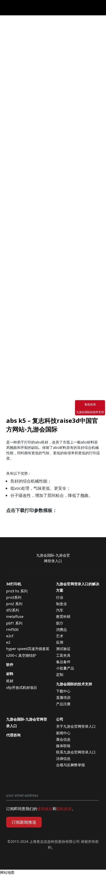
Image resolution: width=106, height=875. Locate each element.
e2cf (9, 635)
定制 (59, 674)
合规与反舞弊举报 (70, 764)
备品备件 (63, 661)
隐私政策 (64, 808)
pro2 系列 (14, 603)
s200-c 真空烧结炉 (21, 655)
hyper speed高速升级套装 (27, 648)
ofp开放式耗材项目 (21, 687)
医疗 (59, 623)
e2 (8, 642)
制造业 (61, 603)
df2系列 (12, 610)
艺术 (59, 635)
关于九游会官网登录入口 (76, 726)
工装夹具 (63, 655)
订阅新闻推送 (24, 822)
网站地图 (7, 872)
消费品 (61, 629)
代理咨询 (13, 735)
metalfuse (14, 616)
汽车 (59, 610)
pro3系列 (13, 597)
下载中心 (63, 691)
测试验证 (63, 648)
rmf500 (12, 629)
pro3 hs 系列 (17, 591)
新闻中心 (63, 732)
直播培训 (63, 697)
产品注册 (63, 703)
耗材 (9, 680)
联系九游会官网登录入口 (76, 752)
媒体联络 (63, 745)
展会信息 (63, 739)
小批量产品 (65, 668)
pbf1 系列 (14, 623)
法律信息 (63, 758)
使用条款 (44, 808)
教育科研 (63, 616)
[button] (99, 7)
